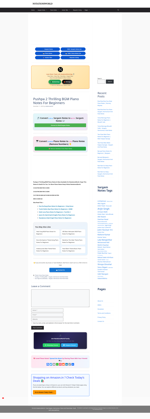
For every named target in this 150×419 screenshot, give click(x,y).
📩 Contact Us (60, 270)
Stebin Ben (110, 267)
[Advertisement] (60, 27)
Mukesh (100, 247)
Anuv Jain (109, 206)
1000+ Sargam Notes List (73, 49)
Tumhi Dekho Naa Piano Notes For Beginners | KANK (55, 209)
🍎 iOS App (67, 81)
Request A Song (77, 10)
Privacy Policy (102, 317)
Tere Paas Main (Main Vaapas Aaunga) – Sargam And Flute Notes (105, 145)
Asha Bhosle (109, 214)
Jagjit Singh (108, 225)
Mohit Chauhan (103, 245)
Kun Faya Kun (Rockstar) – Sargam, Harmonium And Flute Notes (51, 278)
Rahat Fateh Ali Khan (105, 257)
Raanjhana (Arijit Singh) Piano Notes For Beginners (55, 218)
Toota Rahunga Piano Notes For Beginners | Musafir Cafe (104, 120)
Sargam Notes (41, 10)
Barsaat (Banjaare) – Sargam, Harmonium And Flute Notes (105, 159)
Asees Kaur (101, 214)
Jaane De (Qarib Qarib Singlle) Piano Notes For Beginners (57, 215)
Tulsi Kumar (101, 271)
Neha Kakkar (101, 249)
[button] (118, 10)
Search (100, 78)
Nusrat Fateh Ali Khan (102, 251)
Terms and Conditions (104, 313)
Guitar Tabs (65, 10)
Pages (86, 10)
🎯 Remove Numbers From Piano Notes (60, 148)
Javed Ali (108, 227)
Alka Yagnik (101, 203)
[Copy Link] (69, 364)
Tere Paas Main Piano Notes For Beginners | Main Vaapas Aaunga (104, 136)
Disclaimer (101, 309)
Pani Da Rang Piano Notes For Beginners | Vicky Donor (56, 206)
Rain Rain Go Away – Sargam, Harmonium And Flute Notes (105, 174)
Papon (109, 253)
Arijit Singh (103, 208)
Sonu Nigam (103, 267)
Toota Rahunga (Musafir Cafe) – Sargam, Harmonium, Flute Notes (105, 128)
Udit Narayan (103, 274)
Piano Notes (53, 10)
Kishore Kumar (104, 234)
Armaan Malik (102, 212)
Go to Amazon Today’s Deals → (44, 392)
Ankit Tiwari (101, 206)
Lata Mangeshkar (105, 240)
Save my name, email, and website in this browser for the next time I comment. (56, 323)
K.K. (111, 230)
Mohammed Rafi (103, 242)
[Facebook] (47, 364)
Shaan (107, 259)
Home (33, 10)
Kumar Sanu (102, 237)
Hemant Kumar (101, 225)
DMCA (99, 305)
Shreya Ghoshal (105, 264)
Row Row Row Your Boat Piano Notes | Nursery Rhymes (105, 103)
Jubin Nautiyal (103, 230)
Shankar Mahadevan (104, 262)
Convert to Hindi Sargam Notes (60, 125)
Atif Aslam (102, 216)
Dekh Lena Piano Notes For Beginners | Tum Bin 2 (54, 212)
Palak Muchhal (102, 253)
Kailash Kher (101, 232)
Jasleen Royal (101, 227)
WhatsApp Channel (52, 345)
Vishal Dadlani (100, 276)
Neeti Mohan (106, 247)
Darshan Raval (103, 219)
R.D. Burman (100, 255)
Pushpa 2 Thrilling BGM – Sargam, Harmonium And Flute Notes (51, 277)
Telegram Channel (70, 345)
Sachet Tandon (101, 259)
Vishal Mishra (102, 278)
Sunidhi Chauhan (103, 269)
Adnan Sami (109, 201)
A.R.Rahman (102, 201)
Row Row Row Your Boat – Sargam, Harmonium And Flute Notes (105, 112)
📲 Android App (54, 81)
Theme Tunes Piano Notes (42, 275)
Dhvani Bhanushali (102, 221)
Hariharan (110, 223)
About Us (100, 301)
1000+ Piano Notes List (73, 53)
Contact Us (101, 321)
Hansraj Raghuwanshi (103, 223)
